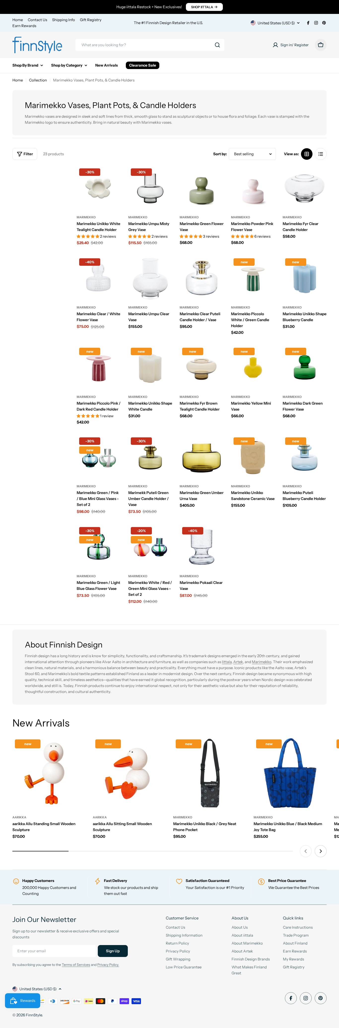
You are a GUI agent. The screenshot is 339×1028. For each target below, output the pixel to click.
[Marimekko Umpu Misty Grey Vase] (150, 188)
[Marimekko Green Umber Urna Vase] (202, 457)
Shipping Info (63, 19)
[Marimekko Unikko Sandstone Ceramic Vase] (253, 457)
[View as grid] (307, 154)
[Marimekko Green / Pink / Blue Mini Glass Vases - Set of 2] (99, 457)
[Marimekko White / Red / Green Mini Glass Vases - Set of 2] (150, 547)
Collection (38, 80)
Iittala (227, 661)
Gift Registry (91, 19)
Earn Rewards (24, 25)
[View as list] (321, 154)
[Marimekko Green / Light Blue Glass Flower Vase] (99, 547)
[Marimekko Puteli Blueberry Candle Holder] (305, 457)
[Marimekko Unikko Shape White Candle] (150, 367)
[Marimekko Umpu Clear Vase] (150, 278)
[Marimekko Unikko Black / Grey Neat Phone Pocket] (209, 773)
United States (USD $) (276, 23)
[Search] (217, 45)
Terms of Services (76, 964)
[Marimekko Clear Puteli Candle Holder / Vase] (202, 278)
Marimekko (86, 217)
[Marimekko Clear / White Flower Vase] (99, 278)
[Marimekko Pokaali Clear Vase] (202, 547)
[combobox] (149, 45)
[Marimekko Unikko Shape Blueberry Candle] (305, 278)
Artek (238, 661)
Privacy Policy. (108, 964)
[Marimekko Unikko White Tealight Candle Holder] (99, 188)
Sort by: (220, 154)
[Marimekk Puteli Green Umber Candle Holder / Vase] (150, 457)
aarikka (19, 817)
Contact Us (37, 19)
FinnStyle (34, 1015)
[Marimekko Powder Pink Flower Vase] (253, 188)
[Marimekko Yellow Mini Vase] (253, 367)
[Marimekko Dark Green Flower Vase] (305, 367)
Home (17, 19)
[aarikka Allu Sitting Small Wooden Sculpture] (129, 773)
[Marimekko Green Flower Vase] (202, 188)
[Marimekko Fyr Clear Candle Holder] (305, 188)
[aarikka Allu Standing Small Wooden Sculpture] (48, 773)
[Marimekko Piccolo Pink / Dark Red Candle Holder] (99, 367)
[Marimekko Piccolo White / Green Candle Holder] (253, 278)
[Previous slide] (306, 851)
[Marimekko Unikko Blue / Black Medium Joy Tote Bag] (290, 773)
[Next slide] (321, 851)
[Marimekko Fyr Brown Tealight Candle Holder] (202, 367)
